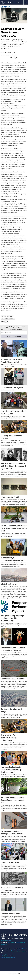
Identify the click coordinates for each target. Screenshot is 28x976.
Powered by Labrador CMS (14, 973)
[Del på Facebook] (11, 58)
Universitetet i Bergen (6, 940)
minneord (9, 316)
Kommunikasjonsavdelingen (18, 950)
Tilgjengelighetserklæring (7, 955)
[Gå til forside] (11, 2)
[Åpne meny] (26, 2)
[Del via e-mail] (16, 58)
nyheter (4, 316)
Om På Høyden (10, 942)
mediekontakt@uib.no (21, 949)
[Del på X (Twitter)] (14, 58)
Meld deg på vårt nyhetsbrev (8, 957)
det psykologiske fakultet (8, 318)
